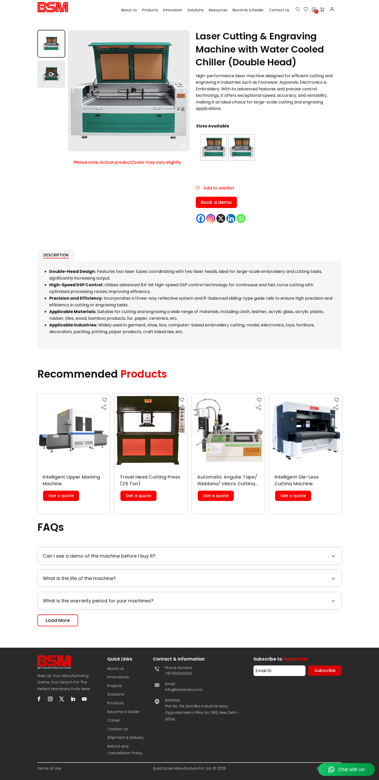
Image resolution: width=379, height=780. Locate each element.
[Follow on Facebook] (39, 699)
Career (113, 720)
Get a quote (61, 496)
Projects (114, 685)
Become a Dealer (248, 10)
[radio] (214, 147)
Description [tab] (56, 255)
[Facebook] (200, 218)
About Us (129, 10)
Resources (218, 10)
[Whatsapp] (240, 218)
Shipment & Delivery (125, 737)
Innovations (118, 677)
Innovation (172, 10)
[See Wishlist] (306, 10)
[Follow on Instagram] (50, 699)
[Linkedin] (230, 218)
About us (115, 668)
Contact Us (279, 10)
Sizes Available (212, 126)
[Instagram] (210, 218)
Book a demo (216, 202)
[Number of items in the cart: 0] (323, 10)
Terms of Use (49, 768)
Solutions (195, 10)
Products (150, 10)
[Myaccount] (332, 10)
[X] (220, 218)
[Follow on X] (61, 699)
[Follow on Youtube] (84, 699)
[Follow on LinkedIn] (73, 699)
